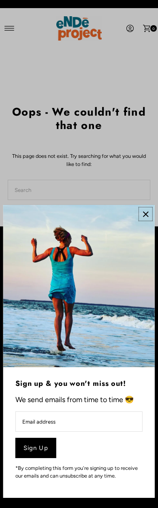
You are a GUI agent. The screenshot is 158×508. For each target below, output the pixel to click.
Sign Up (35, 448)
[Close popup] (146, 214)
